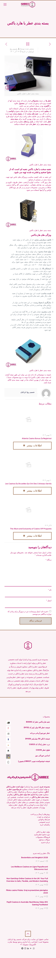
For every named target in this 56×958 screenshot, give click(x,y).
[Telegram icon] (22, 948)
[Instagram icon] (25, 948)
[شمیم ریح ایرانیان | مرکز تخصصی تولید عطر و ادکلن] (28, 4)
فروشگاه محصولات (43, 837)
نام (50, 590)
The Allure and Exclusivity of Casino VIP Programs (31, 529)
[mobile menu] (5, 4)
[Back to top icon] (28, 934)
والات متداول (43, 840)
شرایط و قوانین (44, 819)
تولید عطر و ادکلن (43, 832)
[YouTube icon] (31, 948)
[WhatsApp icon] (34, 948)
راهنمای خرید (45, 824)
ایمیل (49, 600)
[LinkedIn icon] (28, 948)
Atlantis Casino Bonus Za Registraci (37, 438)
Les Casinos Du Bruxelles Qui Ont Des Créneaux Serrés (28, 483)
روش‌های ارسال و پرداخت (40, 814)
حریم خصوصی (44, 822)
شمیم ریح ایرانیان (28, 392)
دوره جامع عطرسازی (42, 834)
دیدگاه (49, 560)
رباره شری (45, 842)
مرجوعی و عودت (43, 817)
